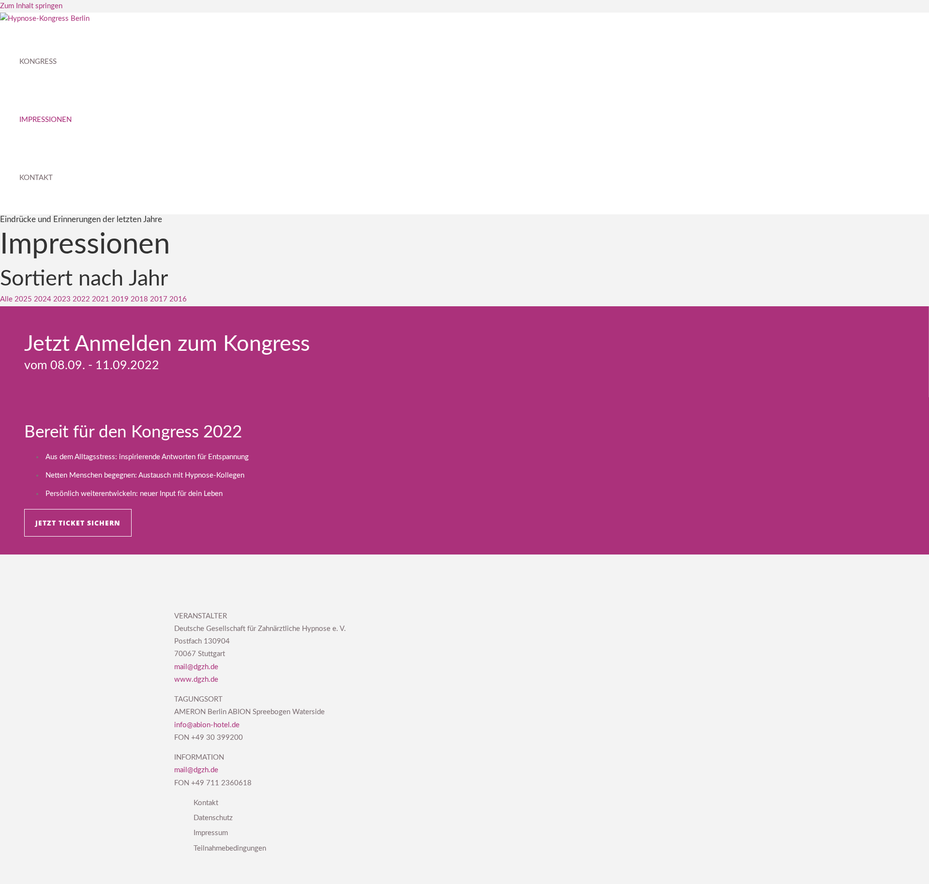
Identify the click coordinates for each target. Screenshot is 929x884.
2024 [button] (43, 299)
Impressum (211, 833)
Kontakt (36, 177)
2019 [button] (121, 299)
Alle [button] (7, 299)
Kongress (38, 61)
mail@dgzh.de (196, 667)
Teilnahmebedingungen (230, 848)
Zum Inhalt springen (31, 6)
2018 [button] (140, 299)
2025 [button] (24, 299)
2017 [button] (159, 299)
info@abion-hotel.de (207, 725)
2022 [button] (82, 299)
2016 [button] (178, 299)
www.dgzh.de (196, 679)
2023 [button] (63, 299)
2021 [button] (101, 299)
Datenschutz (213, 818)
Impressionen (45, 119)
